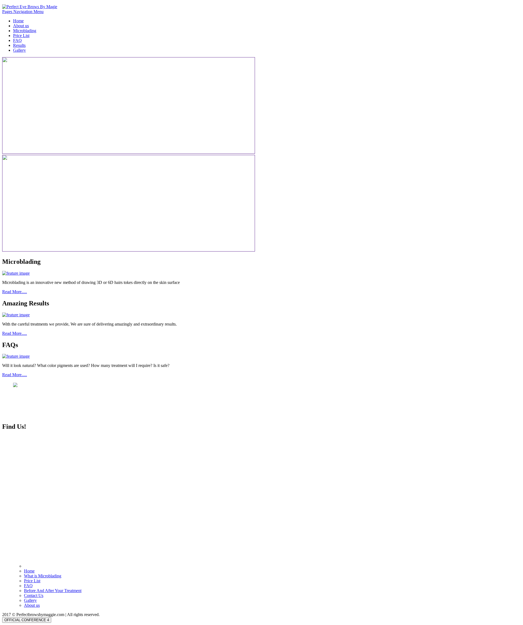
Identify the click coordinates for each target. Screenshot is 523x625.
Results (19, 45)
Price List (21, 35)
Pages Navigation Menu (23, 11)
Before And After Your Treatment (52, 590)
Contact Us (33, 595)
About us (21, 25)
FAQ (17, 40)
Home (18, 21)
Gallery (19, 50)
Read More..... (14, 291)
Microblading (24, 30)
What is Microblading (42, 576)
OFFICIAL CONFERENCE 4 (26, 620)
